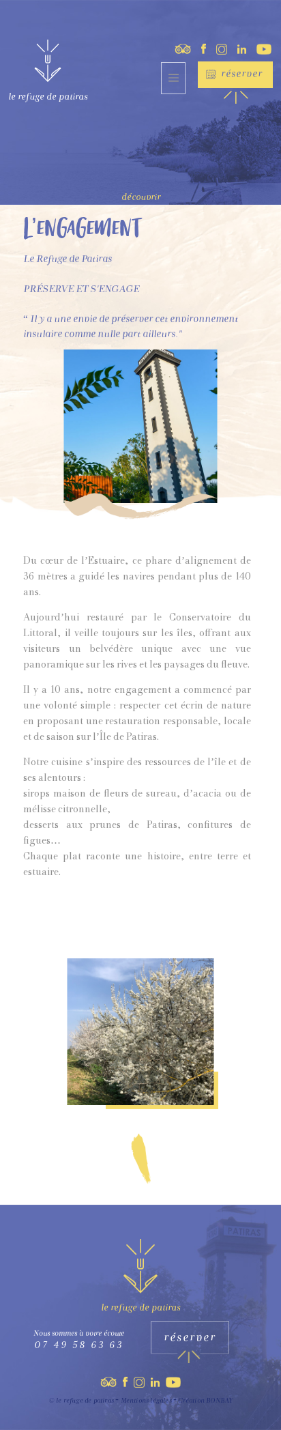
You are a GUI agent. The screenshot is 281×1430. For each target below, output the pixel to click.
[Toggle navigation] (173, 78)
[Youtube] (258, 47)
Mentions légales (146, 1401)
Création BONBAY (205, 1401)
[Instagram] (216, 47)
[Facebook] (198, 47)
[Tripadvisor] (176, 47)
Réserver (242, 75)
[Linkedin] (236, 47)
